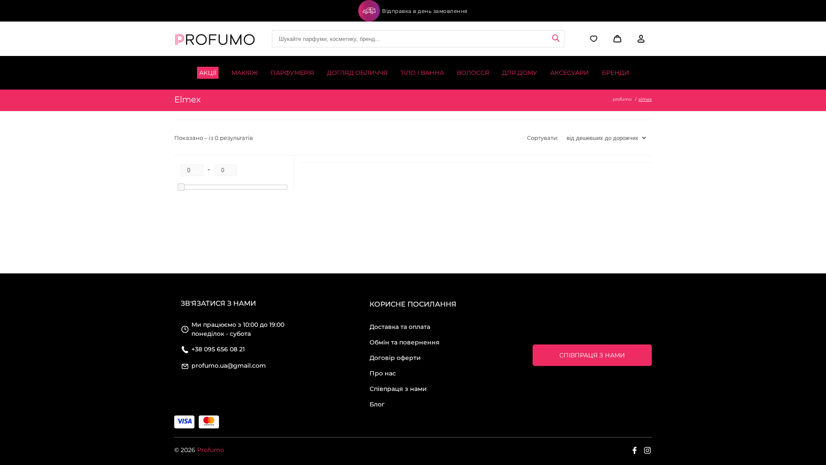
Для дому (519, 73)
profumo (622, 99)
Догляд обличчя (357, 73)
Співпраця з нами (398, 389)
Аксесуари (569, 73)
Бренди (615, 73)
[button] (616, 39)
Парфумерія (292, 73)
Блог (377, 404)
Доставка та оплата (400, 327)
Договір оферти (395, 358)
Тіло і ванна (422, 73)
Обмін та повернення (405, 342)
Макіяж (244, 73)
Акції (207, 73)
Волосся (473, 73)
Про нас (383, 373)
